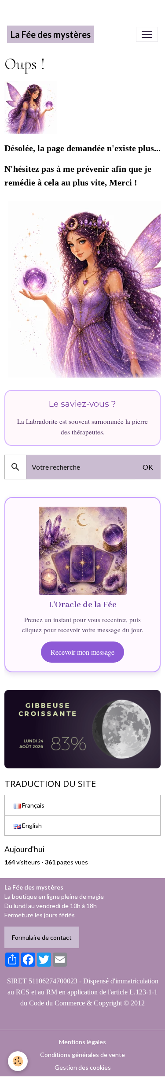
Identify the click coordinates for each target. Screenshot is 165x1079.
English (31, 825)
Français (32, 805)
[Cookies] (18, 1061)
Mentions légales (82, 1042)
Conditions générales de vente (82, 1054)
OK (148, 467)
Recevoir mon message (82, 651)
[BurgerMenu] (147, 34)
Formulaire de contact (42, 937)
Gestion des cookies (83, 1067)
